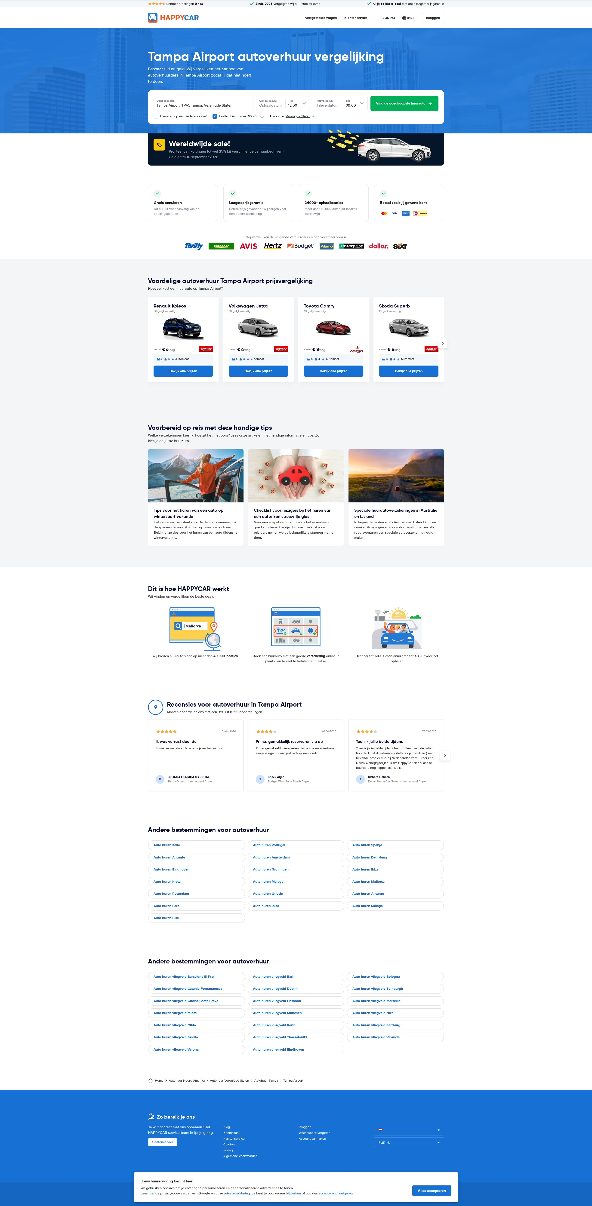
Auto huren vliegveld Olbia (175, 1025)
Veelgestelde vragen (321, 17)
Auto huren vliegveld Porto (274, 1025)
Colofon (229, 1144)
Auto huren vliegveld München (277, 1012)
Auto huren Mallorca (368, 881)
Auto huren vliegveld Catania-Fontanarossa (188, 988)
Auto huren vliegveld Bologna (376, 976)
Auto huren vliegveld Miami (175, 1012)
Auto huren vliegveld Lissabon (277, 1000)
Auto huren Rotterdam (171, 893)
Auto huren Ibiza (365, 869)
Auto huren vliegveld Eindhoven (278, 1049)
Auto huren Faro (166, 905)
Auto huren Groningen (271, 869)
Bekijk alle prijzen (183, 371)
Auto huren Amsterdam (271, 857)
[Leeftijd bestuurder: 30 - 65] (215, 116)
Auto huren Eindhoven (171, 869)
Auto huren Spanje (367, 845)
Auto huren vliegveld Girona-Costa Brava (186, 1000)
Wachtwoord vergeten (314, 1133)
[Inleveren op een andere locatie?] (156, 116)
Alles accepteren (432, 1190)
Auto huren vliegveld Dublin (275, 988)
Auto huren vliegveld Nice (372, 1012)
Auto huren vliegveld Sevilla (176, 1037)
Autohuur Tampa (266, 1081)
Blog (226, 1127)
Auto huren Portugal (269, 845)
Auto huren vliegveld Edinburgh (377, 988)
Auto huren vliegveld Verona (176, 1049)
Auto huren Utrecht (268, 893)
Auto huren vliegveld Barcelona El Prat (184, 976)
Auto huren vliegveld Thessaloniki (280, 1037)
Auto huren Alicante (169, 857)
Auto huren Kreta (167, 881)
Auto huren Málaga (268, 881)
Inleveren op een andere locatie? (183, 116)
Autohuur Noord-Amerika (187, 1081)
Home (159, 1081)
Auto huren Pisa (166, 917)
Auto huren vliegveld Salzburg (376, 1025)
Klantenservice (355, 17)
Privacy (228, 1150)
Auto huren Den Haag (369, 857)
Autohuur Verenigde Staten (229, 1081)
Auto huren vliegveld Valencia (376, 1037)
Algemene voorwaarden (240, 1156)
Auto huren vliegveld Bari (273, 976)
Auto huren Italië (167, 845)
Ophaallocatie (165, 101)
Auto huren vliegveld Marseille (376, 1000)
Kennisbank (231, 1133)
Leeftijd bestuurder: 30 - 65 (238, 116)
